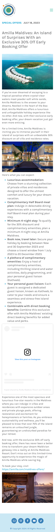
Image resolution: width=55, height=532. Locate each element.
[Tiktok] (41, 520)
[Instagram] (20, 520)
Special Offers (11, 22)
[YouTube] (34, 520)
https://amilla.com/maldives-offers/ (23, 469)
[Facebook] (27, 520)
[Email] (14, 520)
